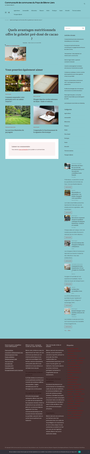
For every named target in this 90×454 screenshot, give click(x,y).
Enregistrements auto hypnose (14, 370)
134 (69, 330)
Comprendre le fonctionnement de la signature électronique (45, 131)
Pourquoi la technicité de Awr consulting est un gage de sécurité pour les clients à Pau (74, 47)
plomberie (78, 396)
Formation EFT (9, 366)
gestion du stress (72, 379)
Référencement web (11, 359)
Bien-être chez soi (73, 355)
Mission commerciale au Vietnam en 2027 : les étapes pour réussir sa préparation (73, 82)
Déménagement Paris (11, 355)
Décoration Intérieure (74, 367)
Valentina (25, 42)
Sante (60, 10)
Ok (79, 451)
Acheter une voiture (72, 348)
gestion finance (72, 382)
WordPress (82, 447)
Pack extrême (9, 350)
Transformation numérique (75, 410)
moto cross (71, 391)
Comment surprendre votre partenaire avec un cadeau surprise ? (14, 99)
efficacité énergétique (74, 370)
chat (72, 360)
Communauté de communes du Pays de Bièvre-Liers (29, 3)
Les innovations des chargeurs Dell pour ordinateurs (78, 244)
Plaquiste (70, 396)
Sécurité (67, 10)
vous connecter (23, 149)
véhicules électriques (74, 417)
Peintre (70, 394)
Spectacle (77, 403)
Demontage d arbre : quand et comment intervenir (72, 60)
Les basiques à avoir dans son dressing (74, 103)
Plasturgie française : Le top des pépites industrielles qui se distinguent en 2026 (74, 96)
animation (70, 353)
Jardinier (70, 386)
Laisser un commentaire (12, 45)
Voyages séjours (18, 14)
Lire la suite (68, 187)
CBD (68, 360)
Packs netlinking (9, 357)
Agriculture (17, 10)
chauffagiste (79, 360)
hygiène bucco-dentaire (74, 384)
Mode (47, 10)
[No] (88, 452)
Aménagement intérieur (74, 351)
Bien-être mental (72, 358)
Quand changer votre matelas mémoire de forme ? (78, 312)
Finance (42, 10)
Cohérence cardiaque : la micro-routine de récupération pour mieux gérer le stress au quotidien (74, 74)
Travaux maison (76, 10)
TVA (68, 413)
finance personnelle (73, 377)
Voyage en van (77, 415)
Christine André (9, 368)
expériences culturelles (74, 372)
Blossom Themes (69, 447)
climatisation (71, 363)
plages (83, 394)
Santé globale (80, 401)
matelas (76, 386)
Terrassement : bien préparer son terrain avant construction (72, 54)
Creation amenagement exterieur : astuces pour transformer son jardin (73, 67)
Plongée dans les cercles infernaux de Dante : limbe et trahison (45, 100)
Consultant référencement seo (14, 352)
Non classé (67, 134)
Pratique (54, 10)
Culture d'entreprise (73, 365)
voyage (69, 415)
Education (34, 10)
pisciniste (76, 394)
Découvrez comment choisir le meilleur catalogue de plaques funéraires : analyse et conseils (78, 221)
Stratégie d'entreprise (74, 405)
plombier (70, 398)
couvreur (80, 363)
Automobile (26, 10)
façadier (70, 374)
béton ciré (82, 358)
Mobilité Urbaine (79, 389)
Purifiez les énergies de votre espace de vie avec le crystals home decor (73, 89)
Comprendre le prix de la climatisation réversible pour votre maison (74, 40)
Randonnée (71, 401)
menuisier (70, 389)
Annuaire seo (9, 363)
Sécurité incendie (72, 408)
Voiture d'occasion (76, 413)
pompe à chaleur (79, 398)
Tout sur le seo (9, 361)
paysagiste (79, 391)
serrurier (70, 403)
